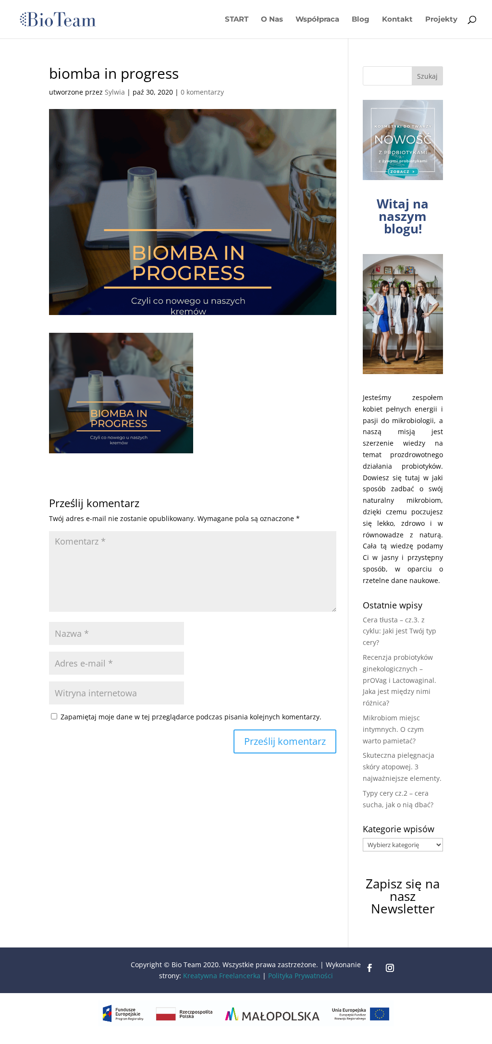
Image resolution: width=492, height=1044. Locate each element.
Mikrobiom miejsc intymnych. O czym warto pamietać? (393, 729)
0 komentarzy (202, 92)
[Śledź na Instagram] (390, 968)
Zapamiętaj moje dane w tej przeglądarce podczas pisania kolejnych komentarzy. (191, 716)
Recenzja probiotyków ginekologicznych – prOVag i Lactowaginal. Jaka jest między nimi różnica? (399, 680)
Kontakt (397, 20)
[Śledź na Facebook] (370, 968)
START (236, 20)
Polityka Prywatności (300, 975)
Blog (360, 20)
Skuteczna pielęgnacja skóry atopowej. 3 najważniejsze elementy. (402, 767)
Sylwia (115, 92)
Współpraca (317, 20)
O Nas (272, 20)
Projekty (441, 20)
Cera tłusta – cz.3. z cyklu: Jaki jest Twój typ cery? (399, 631)
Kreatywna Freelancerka (221, 975)
